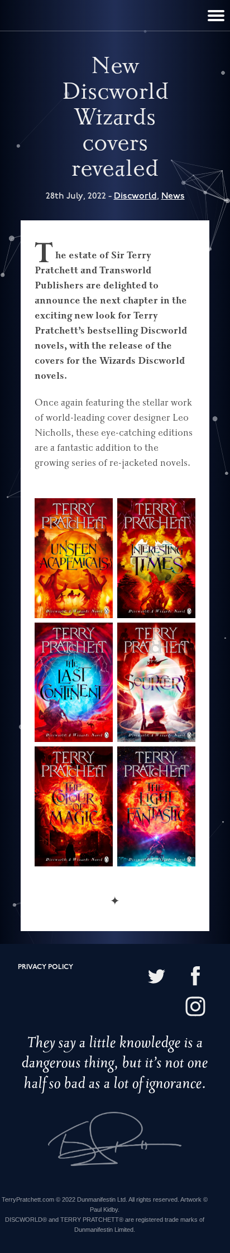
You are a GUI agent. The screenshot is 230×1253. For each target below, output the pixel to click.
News (173, 196)
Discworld (135, 196)
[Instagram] (195, 1007)
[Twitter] (156, 977)
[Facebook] (195, 977)
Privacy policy (45, 967)
